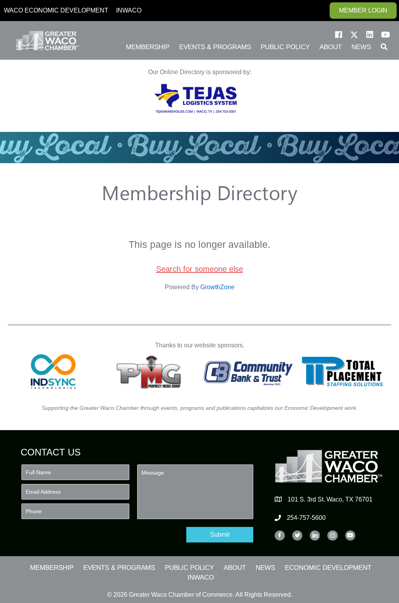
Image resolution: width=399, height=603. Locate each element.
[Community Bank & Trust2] (248, 372)
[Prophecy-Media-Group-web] (151, 372)
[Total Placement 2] (345, 372)
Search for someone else (199, 269)
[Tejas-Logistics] (195, 99)
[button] (338, 35)
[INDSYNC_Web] (53, 372)
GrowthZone (217, 287)
